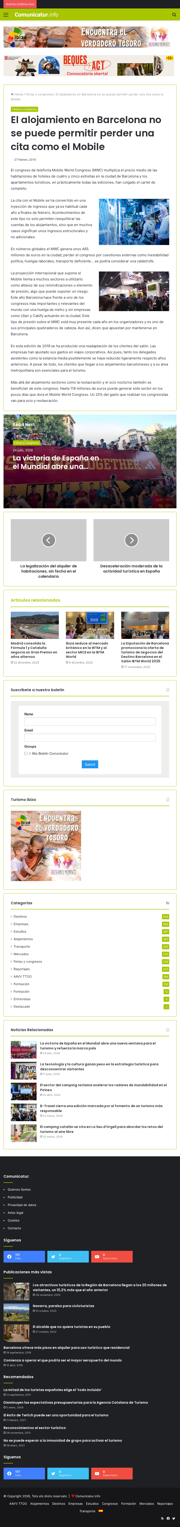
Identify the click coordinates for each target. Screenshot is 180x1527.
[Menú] (6, 16)
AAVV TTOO (23, 976)
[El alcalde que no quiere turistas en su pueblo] (16, 1333)
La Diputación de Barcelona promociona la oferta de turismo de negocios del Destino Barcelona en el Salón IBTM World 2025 (145, 652)
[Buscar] (174, 16)
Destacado (22, 1006)
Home (18, 94)
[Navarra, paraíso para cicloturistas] (16, 1312)
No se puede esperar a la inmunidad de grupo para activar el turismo (63, 1440)
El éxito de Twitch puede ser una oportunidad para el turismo (56, 1415)
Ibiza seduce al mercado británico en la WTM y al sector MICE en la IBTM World (87, 650)
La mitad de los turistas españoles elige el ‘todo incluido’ (53, 1389)
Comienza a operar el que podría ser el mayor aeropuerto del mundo (63, 1360)
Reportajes (22, 969)
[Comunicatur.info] (36, 14)
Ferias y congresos (39, 94)
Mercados (21, 954)
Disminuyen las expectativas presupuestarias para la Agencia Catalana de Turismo (76, 1402)
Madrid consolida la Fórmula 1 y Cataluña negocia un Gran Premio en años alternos (34, 650)
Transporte (22, 946)
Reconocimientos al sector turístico (35, 1427)
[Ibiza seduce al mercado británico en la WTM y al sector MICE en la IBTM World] (90, 625)
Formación (21, 984)
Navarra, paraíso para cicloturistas (63, 1306)
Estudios (20, 931)
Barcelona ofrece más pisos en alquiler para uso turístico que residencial (67, 1347)
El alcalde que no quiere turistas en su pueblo (71, 1326)
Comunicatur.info (87, 1496)
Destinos (20, 916)
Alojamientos (23, 939)
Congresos (110, 1503)
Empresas (21, 924)
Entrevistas (22, 999)
